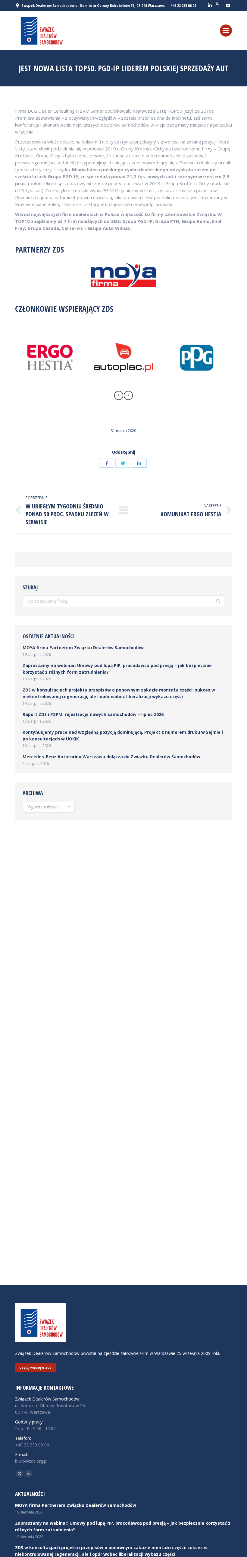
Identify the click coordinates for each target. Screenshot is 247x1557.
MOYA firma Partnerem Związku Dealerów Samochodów (83, 647)
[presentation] (118, 396)
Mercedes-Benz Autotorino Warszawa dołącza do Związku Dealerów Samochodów (111, 756)
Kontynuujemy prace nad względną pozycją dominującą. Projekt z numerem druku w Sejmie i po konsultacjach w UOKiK (123, 735)
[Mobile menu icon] (226, 30)
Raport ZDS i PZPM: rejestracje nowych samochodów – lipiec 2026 (93, 714)
